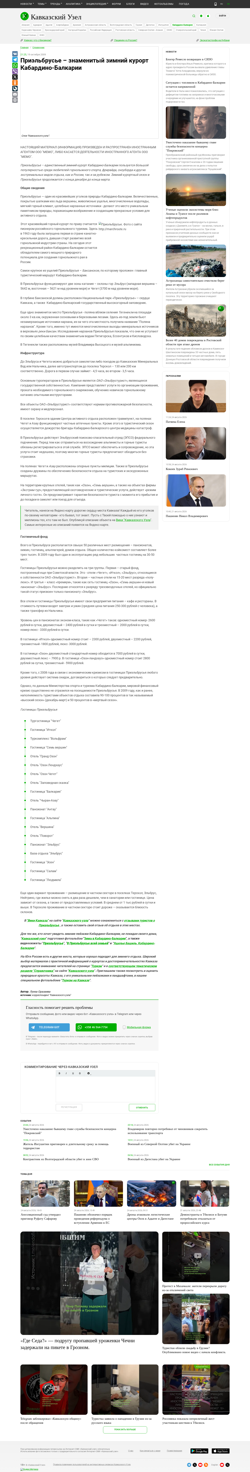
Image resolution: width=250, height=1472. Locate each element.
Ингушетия (163, 25)
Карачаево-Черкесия (31, 30)
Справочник (38, 47)
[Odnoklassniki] (15, 83)
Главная (24, 47)
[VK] (15, 54)
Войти (222, 16)
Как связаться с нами (150, 1451)
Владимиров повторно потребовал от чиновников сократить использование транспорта (167, 1131)
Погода (184, 4)
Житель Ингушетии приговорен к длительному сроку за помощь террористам (66, 1146)
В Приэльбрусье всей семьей (87, 943)
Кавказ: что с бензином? (38, 40)
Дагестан (150, 25)
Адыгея (49, 25)
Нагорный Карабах (77, 30)
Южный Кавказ (29, 35)
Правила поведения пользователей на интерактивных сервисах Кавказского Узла (92, 1464)
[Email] (15, 94)
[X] (15, 77)
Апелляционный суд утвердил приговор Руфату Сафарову (41, 1216)
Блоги (130, 4)
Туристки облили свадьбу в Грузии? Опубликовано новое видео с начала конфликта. (194, 1350)
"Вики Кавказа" (37, 920)
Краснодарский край (54, 30)
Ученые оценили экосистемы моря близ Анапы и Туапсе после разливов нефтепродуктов (192, 213)
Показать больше (125, 1429)
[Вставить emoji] (88, 1073)
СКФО (169, 30)
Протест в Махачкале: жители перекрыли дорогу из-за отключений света (194, 1288)
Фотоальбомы (163, 4)
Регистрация (69, 1107)
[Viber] (15, 71)
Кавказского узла (75, 920)
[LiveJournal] (15, 89)
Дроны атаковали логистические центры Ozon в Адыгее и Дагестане (150, 1216)
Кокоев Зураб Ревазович (182, 469)
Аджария (37, 25)
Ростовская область (125, 30)
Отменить (142, 1107)
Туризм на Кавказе (75, 980)
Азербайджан (62, 25)
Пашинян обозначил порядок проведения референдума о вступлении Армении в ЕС (93, 1218)
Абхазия (25, 25)
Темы (41, 4)
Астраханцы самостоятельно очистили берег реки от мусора (195, 282)
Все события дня (219, 1164)
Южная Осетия (216, 30)
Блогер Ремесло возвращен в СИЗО (189, 59)
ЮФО (42, 35)
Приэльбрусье (53, 943)
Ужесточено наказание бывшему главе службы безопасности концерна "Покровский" (191, 146)
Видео (144, 4)
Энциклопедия (96, 4)
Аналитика (73, 4)
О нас (130, 1451)
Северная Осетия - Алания (150, 30)
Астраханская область (95, 25)
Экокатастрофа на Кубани (214, 40)
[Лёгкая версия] (215, 4)
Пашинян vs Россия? (125, 40)
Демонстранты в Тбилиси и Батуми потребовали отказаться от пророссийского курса (203, 1218)
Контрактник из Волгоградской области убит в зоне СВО (61, 1159)
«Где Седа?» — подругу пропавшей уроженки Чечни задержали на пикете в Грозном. (77, 1343)
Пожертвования (174, 1451)
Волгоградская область (121, 25)
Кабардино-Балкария (182, 25)
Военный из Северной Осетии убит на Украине (159, 1144)
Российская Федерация (101, 30)
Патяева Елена (175, 422)
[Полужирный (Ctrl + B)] (59, 1073)
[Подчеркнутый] (73, 1073)
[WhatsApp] (15, 65)
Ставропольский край (186, 30)
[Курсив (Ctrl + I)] (66, 1073)
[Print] (15, 100)
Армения (77, 25)
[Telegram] (15, 60)
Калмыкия (201, 25)
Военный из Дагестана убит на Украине (154, 1159)
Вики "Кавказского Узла (133, 520)
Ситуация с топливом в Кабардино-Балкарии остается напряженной (195, 84)
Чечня (203, 30)
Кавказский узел (33, 938)
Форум (116, 4)
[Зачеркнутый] (79, 1073)
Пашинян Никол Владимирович (187, 516)
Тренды (55, 4)
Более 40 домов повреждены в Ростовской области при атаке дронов (193, 342)
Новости (26, 4)
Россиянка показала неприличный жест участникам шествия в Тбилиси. (188, 1420)
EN (228, 4)
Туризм (96, 966)
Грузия (139, 25)
